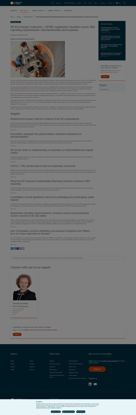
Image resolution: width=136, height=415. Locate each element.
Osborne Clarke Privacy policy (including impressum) (48, 407)
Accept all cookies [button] (55, 411)
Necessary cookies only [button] (68, 411)
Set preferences (81, 411)
